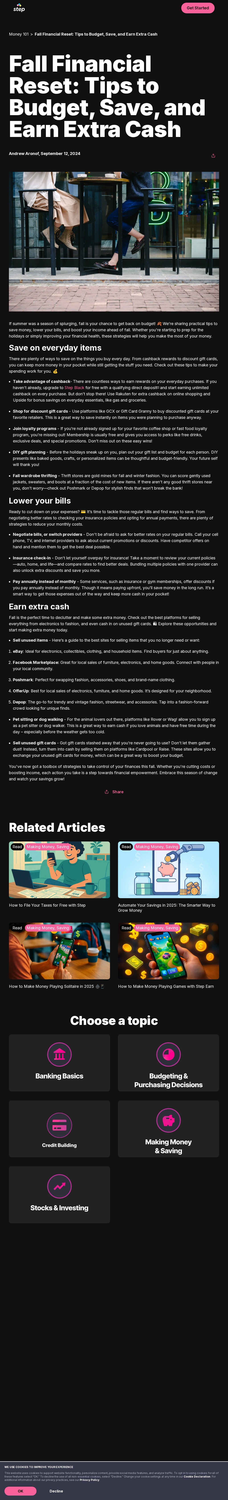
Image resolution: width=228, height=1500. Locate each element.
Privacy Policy (89, 1480)
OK (20, 1491)
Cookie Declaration (197, 1476)
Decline (56, 1491)
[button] (213, 156)
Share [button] (118, 791)
